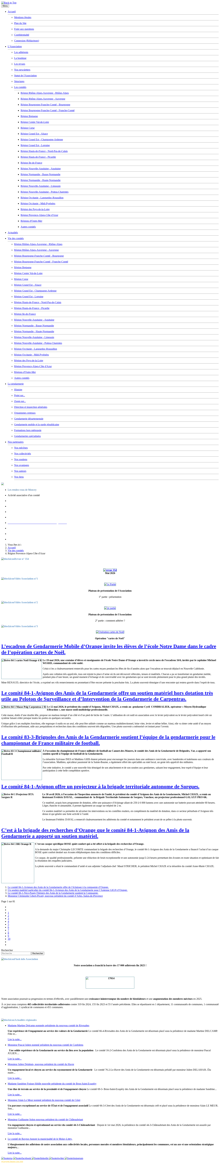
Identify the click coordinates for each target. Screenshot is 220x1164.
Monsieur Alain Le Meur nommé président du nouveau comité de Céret (44, 1100)
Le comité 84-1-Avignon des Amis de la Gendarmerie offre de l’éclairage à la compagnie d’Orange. (58, 887)
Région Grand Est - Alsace (34, 133)
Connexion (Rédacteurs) (26, 40)
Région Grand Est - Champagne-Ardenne (42, 139)
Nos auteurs (20, 471)
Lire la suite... (15, 1039)
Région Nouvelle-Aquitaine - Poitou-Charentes (44, 191)
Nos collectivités (22, 453)
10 (9, 939)
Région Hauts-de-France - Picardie (38, 157)
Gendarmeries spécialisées (27, 436)
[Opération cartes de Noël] (110, 632)
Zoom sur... (20, 401)
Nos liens (19, 476)
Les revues (19, 64)
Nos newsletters (22, 69)
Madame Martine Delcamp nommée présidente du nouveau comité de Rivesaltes (48, 1025)
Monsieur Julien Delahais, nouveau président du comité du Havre (41, 1064)
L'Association (15, 46)
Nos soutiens (20, 459)
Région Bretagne (29, 116)
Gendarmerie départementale (28, 418)
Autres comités (28, 226)
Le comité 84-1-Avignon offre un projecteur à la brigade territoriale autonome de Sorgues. (100, 786)
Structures (19, 81)
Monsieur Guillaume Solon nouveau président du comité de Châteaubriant (45, 1119)
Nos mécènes (21, 447)
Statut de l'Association (25, 75)
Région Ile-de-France (31, 162)
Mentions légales (22, 17)
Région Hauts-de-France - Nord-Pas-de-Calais (44, 151)
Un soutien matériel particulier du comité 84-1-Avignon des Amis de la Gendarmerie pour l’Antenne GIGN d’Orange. (68, 890)
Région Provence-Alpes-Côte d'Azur (39, 215)
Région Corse (28, 127)
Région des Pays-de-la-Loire (35, 209)
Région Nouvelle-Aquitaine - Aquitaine (41, 168)
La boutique (20, 58)
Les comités (20, 87)
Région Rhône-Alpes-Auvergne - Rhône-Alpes (45, 93)
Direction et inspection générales (30, 407)
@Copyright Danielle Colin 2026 (12, 1161)
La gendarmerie (16, 383)
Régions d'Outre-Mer (31, 221)
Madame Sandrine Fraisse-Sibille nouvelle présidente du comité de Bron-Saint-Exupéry (52, 1083)
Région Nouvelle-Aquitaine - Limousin (41, 186)
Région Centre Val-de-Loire (35, 122)
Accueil (12, 11)
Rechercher (7, 950)
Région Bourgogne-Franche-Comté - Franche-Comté (48, 110)
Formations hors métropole (27, 430)
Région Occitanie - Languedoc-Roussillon (42, 197)
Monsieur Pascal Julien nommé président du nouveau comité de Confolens (45, 1044)
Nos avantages (21, 465)
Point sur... (19, 395)
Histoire (18, 389)
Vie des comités (16, 238)
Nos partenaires (16, 442)
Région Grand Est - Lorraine (35, 145)
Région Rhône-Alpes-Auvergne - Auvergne (43, 98)
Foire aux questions (24, 29)
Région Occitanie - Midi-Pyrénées (38, 203)
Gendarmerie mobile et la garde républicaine (36, 424)
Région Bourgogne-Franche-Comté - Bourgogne (45, 104)
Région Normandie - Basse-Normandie (40, 174)
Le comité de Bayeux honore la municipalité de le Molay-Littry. (40, 1139)
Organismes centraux (25, 412)
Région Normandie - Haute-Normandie (41, 180)
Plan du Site (20, 23)
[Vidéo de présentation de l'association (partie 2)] (110, 608)
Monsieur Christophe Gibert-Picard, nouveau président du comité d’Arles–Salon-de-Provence (55, 896)
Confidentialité (21, 34)
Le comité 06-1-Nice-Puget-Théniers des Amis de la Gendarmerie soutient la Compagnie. (53, 893)
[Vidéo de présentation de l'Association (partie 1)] (110, 584)
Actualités (13, 232)
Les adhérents (21, 52)
